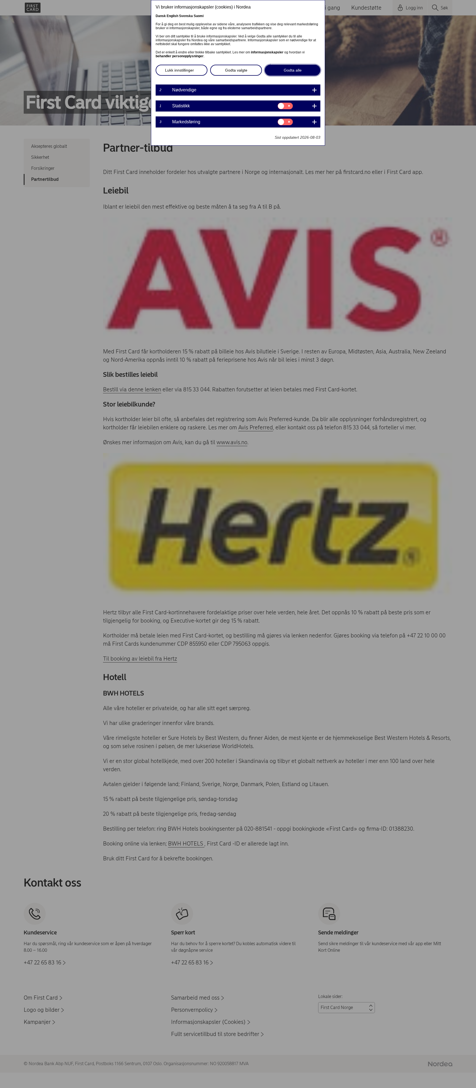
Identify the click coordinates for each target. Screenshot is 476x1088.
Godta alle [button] (293, 70)
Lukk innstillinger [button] (179, 70)
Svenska (186, 16)
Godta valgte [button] (236, 70)
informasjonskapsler (267, 52)
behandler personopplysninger (180, 56)
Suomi (199, 16)
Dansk (161, 16)
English (172, 16)
